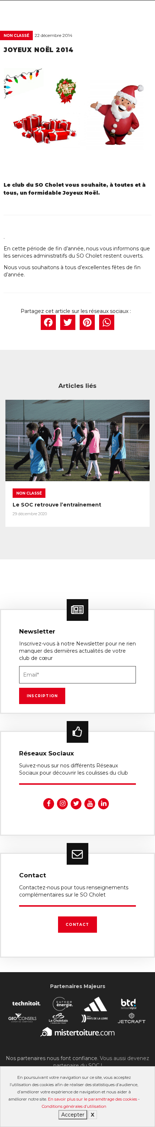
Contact (77, 924)
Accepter (72, 1114)
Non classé (16, 35)
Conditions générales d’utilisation (74, 1106)
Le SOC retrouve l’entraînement (57, 504)
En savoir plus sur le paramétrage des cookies (92, 1099)
